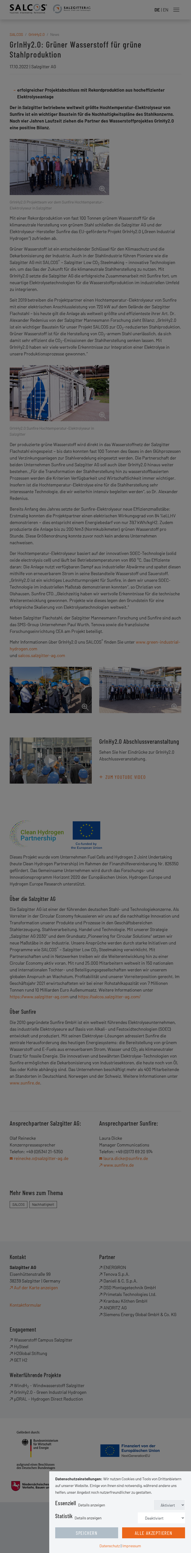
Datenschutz (109, 1545)
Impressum (131, 1545)
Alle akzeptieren (153, 1533)
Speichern (86, 1533)
